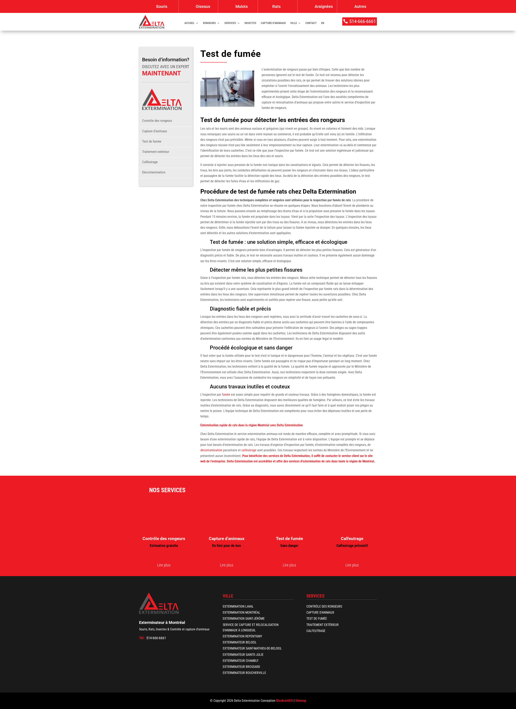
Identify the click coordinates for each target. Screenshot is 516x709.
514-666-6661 (362, 21)
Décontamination (153, 172)
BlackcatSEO (284, 701)
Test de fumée (151, 141)
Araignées (324, 6)
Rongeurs (209, 23)
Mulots (241, 6)
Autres (360, 6)
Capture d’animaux (273, 23)
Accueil (189, 23)
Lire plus (164, 565)
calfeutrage (248, 450)
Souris (161, 6)
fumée (226, 394)
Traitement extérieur (155, 152)
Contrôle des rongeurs (157, 121)
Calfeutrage (150, 162)
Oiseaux (203, 6)
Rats (276, 6)
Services (230, 23)
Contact (311, 23)
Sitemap (300, 701)
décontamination (211, 450)
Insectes (250, 23)
